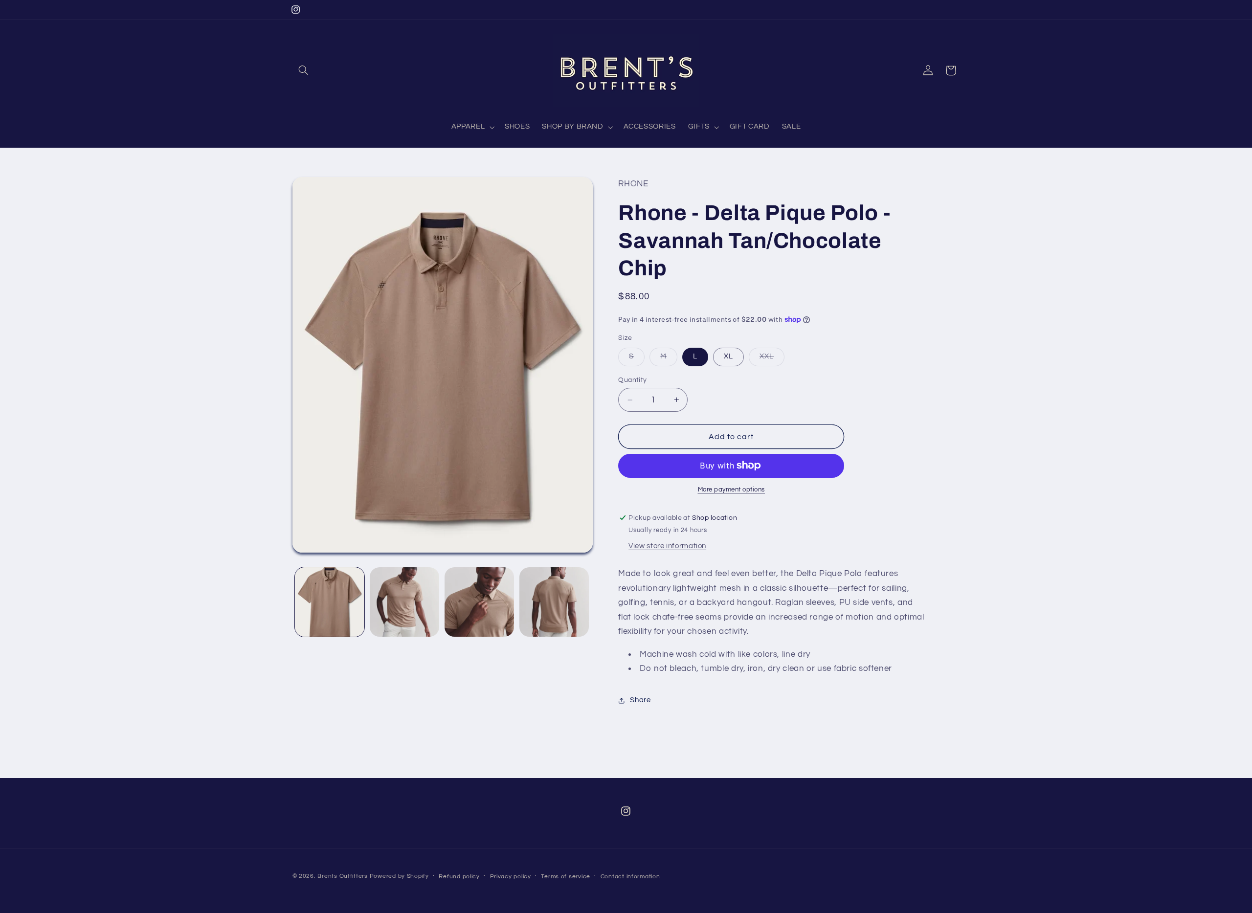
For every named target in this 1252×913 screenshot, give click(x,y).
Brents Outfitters (342, 876)
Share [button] (640, 700)
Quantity (632, 380)
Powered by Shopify (399, 876)
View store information (667, 546)
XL (728, 356)
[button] (303, 70)
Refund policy (459, 876)
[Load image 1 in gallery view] (330, 602)
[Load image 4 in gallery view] (554, 602)
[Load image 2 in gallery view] (405, 602)
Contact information (630, 876)
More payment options (731, 490)
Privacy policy (510, 876)
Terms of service (565, 876)
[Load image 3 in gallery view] (479, 602)
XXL (772, 359)
